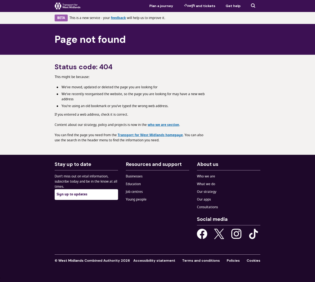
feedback (118, 18)
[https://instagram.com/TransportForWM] (236, 234)
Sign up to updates (72, 194)
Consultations (207, 207)
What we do (206, 184)
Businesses (134, 176)
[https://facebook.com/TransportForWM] (202, 234)
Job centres (134, 191)
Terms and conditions (201, 260)
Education (133, 184)
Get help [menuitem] (233, 6)
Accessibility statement (154, 260)
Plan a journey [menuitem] (161, 6)
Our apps (204, 199)
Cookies (253, 260)
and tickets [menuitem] (205, 6)
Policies (233, 260)
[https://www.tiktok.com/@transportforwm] (253, 233)
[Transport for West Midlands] (67, 6)
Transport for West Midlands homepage (150, 135)
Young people (136, 199)
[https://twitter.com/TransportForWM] (219, 234)
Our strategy (206, 191)
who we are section (163, 124)
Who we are (206, 176)
